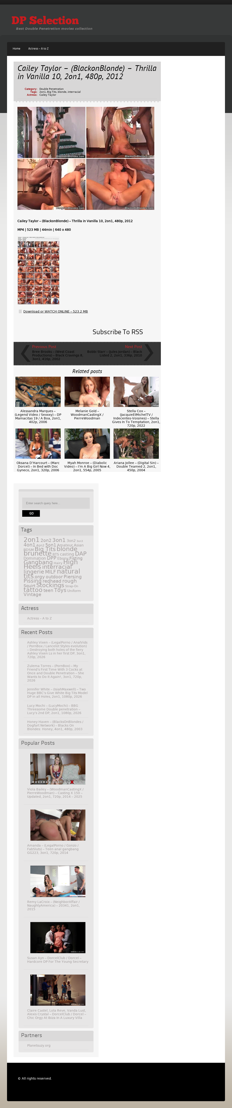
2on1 (42, 91)
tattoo (33, 589)
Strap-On (71, 586)
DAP (81, 553)
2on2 (46, 540)
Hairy (58, 563)
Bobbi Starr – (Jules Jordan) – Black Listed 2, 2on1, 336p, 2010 (114, 353)
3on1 (59, 540)
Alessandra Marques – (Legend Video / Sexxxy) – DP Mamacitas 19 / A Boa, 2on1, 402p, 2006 (38, 416)
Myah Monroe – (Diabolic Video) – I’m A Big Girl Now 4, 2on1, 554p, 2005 (87, 466)
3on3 (80, 541)
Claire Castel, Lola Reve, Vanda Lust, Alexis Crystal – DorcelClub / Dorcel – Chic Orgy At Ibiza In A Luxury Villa (56, 1014)
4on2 (40, 545)
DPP (51, 558)
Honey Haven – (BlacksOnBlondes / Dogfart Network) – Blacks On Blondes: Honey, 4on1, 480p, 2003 (55, 725)
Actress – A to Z (38, 48)
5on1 (50, 545)
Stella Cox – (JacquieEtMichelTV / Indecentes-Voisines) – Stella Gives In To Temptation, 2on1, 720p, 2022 (136, 418)
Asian (79, 545)
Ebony (62, 558)
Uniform (74, 591)
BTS (56, 554)
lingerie (34, 572)
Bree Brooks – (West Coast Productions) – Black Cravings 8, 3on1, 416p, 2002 (57, 355)
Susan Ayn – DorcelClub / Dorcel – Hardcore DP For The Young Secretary (57, 959)
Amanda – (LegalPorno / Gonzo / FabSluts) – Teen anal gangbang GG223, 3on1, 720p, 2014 (53, 849)
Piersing (73, 576)
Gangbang (38, 562)
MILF (50, 572)
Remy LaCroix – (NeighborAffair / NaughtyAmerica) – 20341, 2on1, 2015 (53, 905)
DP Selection (45, 21)
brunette (38, 553)
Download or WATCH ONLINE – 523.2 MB (55, 311)
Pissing (33, 581)
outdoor (54, 576)
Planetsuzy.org (39, 1045)
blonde (62, 91)
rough (69, 581)
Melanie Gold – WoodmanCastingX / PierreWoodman (87, 414)
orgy (40, 576)
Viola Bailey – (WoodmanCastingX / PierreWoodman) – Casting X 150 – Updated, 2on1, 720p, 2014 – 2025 (55, 792)
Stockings (50, 585)
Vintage (32, 594)
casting (67, 554)
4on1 (29, 545)
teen (48, 590)
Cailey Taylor (47, 94)
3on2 (71, 541)
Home (16, 48)
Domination (35, 558)
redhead (52, 581)
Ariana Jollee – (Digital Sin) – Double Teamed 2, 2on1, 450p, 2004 (136, 466)
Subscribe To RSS (118, 332)
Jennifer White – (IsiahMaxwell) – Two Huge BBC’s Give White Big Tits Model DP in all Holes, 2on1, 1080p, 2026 (57, 692)
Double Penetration (51, 89)
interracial (74, 91)
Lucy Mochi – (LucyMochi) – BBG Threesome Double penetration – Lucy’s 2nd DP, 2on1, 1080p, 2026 (54, 709)
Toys (60, 590)
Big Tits (51, 91)
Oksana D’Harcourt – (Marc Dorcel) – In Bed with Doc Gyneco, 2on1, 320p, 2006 (38, 466)
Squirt (29, 585)
